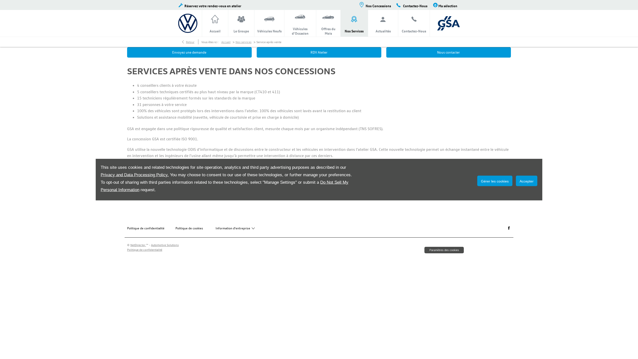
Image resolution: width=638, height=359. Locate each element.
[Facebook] (509, 228)
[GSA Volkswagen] (448, 23)
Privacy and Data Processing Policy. (135, 175)
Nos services (243, 42)
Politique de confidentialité (145, 228)
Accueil (226, 42)
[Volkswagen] (187, 23)
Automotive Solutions (165, 245)
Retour (190, 42)
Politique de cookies (189, 228)
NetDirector (138, 245)
